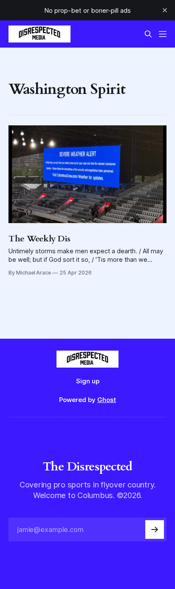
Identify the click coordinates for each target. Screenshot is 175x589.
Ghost (106, 400)
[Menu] (162, 34)
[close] (165, 10)
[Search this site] (148, 34)
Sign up (87, 381)
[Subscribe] (154, 529)
